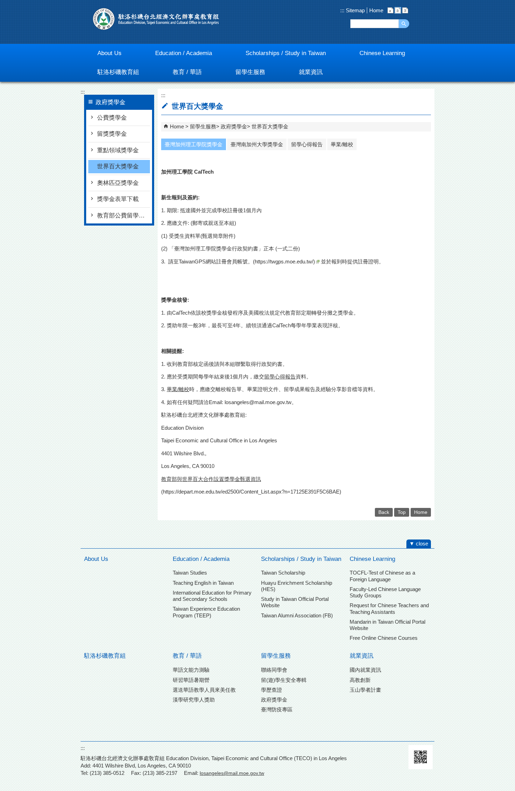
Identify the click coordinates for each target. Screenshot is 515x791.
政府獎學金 (234, 126)
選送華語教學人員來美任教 (204, 690)
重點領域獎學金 (118, 150)
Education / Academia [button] (183, 53)
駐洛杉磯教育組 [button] (118, 72)
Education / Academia (201, 559)
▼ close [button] (418, 544)
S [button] (390, 10)
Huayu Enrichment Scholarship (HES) (296, 586)
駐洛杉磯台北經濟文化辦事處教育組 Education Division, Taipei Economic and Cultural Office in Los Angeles (156, 19)
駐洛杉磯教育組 (105, 655)
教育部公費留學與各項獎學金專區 (123, 215)
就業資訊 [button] (311, 72)
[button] (404, 23)
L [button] (405, 10)
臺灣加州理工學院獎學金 (193, 144)
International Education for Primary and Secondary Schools (212, 596)
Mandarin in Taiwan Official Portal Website (387, 625)
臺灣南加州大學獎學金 (257, 144)
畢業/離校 (342, 144)
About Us (96, 559)
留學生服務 (203, 126)
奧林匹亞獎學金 (118, 183)
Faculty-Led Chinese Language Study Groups (385, 592)
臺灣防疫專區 (277, 709)
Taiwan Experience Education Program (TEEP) (206, 612)
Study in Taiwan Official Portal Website (295, 602)
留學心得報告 (307, 144)
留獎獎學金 (112, 133)
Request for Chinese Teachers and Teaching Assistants (389, 608)
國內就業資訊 (365, 670)
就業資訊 (361, 655)
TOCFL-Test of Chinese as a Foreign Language (382, 576)
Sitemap (354, 10)
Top (402, 512)
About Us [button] (109, 53)
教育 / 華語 (187, 655)
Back (383, 512)
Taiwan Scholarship (283, 573)
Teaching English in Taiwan (203, 583)
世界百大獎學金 (118, 166)
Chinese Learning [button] (382, 53)
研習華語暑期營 (191, 680)
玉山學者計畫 (365, 690)
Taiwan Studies (190, 573)
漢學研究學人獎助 (194, 700)
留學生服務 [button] (250, 72)
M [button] (397, 10)
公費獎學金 (112, 117)
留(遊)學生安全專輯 (284, 680)
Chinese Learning (372, 559)
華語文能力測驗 (191, 670)
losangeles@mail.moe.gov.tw (258, 402)
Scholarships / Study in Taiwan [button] (286, 53)
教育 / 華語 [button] (187, 72)
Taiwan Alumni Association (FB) (297, 615)
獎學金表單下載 (118, 199)
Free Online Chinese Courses (384, 638)
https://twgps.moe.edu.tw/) (285, 261)
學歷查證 (271, 690)
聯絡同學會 (274, 670)
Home (376, 10)
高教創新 (360, 680)
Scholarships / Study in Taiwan (301, 559)
